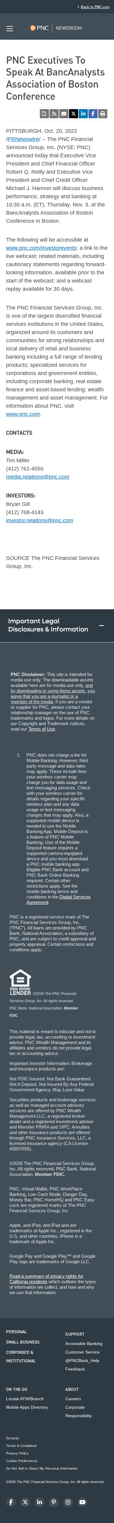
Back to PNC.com (95, 7)
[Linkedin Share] (83, 113)
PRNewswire (23, 139)
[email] (63, 113)
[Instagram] (68, 1502)
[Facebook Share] (93, 113)
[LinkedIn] (39, 1502)
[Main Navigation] (10, 29)
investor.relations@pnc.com (39, 520)
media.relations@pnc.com (37, 477)
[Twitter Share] (73, 113)
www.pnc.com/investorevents (41, 248)
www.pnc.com (23, 414)
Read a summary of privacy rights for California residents (46, 1279)
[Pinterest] (54, 1502)
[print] (102, 113)
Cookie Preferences (21, 1461)
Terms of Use (41, 728)
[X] (25, 1502)
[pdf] (44, 113)
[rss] (54, 113)
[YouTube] (82, 1502)
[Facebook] (11, 1502)
